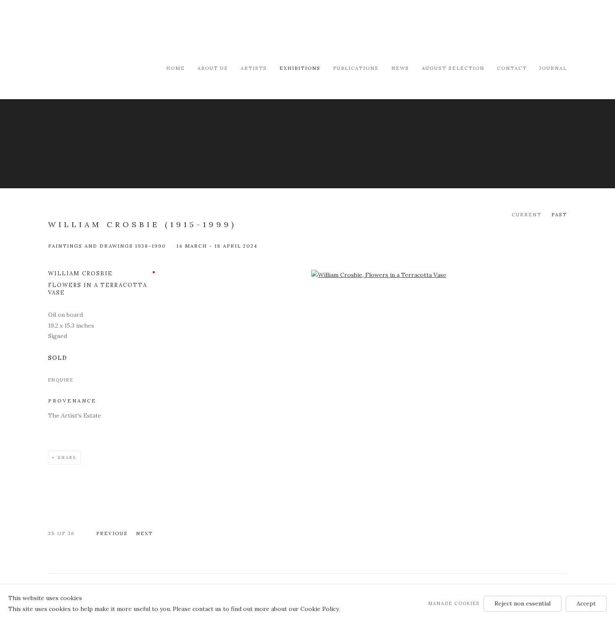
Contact (512, 68)
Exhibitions (299, 68)
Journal (553, 68)
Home (175, 68)
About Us (212, 68)
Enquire (60, 380)
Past (559, 214)
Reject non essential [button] (523, 603)
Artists (254, 68)
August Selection (453, 68)
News (400, 68)
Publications (356, 68)
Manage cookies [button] (453, 603)
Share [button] (67, 457)
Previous (112, 533)
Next (144, 533)
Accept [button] (586, 603)
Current (526, 214)
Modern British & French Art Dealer (119, 31)
